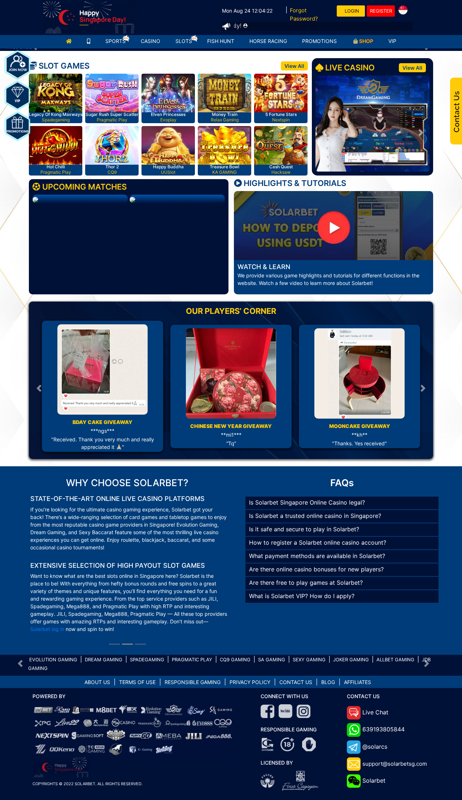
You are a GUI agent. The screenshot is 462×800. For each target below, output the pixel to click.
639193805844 (383, 698)
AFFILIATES (357, 652)
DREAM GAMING (103, 629)
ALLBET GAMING (395, 629)
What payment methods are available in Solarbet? (317, 555)
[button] (323, 132)
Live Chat (375, 682)
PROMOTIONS (319, 41)
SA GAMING (271, 629)
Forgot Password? (304, 14)
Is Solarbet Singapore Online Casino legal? (307, 502)
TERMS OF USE (137, 652)
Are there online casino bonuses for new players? (316, 569)
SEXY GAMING (309, 629)
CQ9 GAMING (235, 629)
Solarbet (373, 750)
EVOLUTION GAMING (53, 629)
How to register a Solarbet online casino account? (317, 542)
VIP (392, 41)
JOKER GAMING (351, 629)
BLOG (328, 652)
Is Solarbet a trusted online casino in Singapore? (315, 515)
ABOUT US (97, 652)
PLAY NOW (56, 94)
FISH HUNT (220, 41)
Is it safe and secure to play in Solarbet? (304, 529)
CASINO (150, 41)
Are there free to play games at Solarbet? (306, 582)
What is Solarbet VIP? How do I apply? (301, 596)
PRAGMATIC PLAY (192, 629)
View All (294, 66)
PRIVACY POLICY (250, 652)
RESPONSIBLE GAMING (193, 652)
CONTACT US (295, 652)
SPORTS (115, 41)
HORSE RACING (268, 41)
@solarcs (374, 716)
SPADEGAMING (147, 629)
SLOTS (183, 41)
